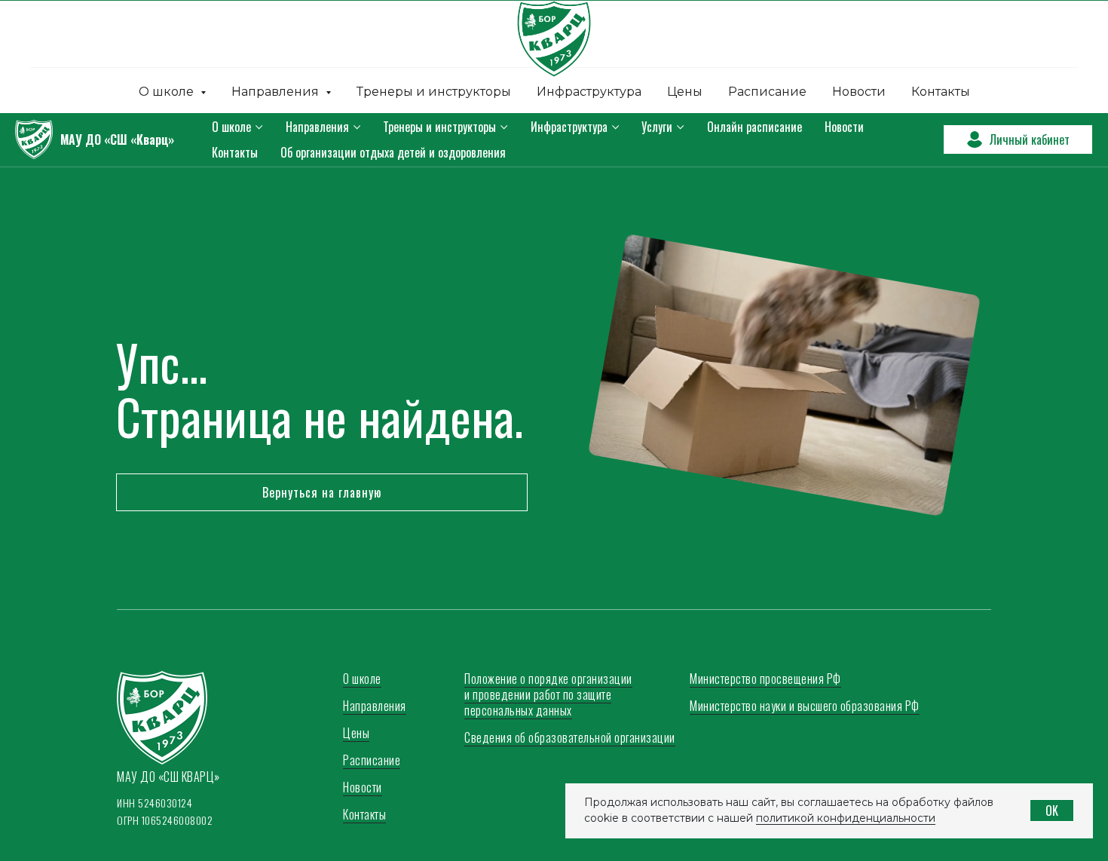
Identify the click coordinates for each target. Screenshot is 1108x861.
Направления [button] (276, 91)
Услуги (656, 127)
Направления (317, 127)
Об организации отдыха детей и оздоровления (393, 152)
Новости (859, 91)
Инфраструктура (589, 91)
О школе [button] (168, 91)
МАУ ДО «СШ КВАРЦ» (168, 777)
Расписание (767, 91)
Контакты (940, 91)
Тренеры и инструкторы (434, 91)
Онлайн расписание (754, 127)
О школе (231, 127)
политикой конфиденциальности (845, 818)
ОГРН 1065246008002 (165, 820)
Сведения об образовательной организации (569, 737)
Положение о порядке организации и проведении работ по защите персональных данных (548, 694)
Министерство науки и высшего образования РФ (805, 706)
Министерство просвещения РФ (765, 678)
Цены (684, 91)
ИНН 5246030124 (154, 802)
